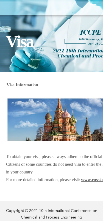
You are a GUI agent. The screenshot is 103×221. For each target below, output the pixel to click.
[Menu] (93, 7)
